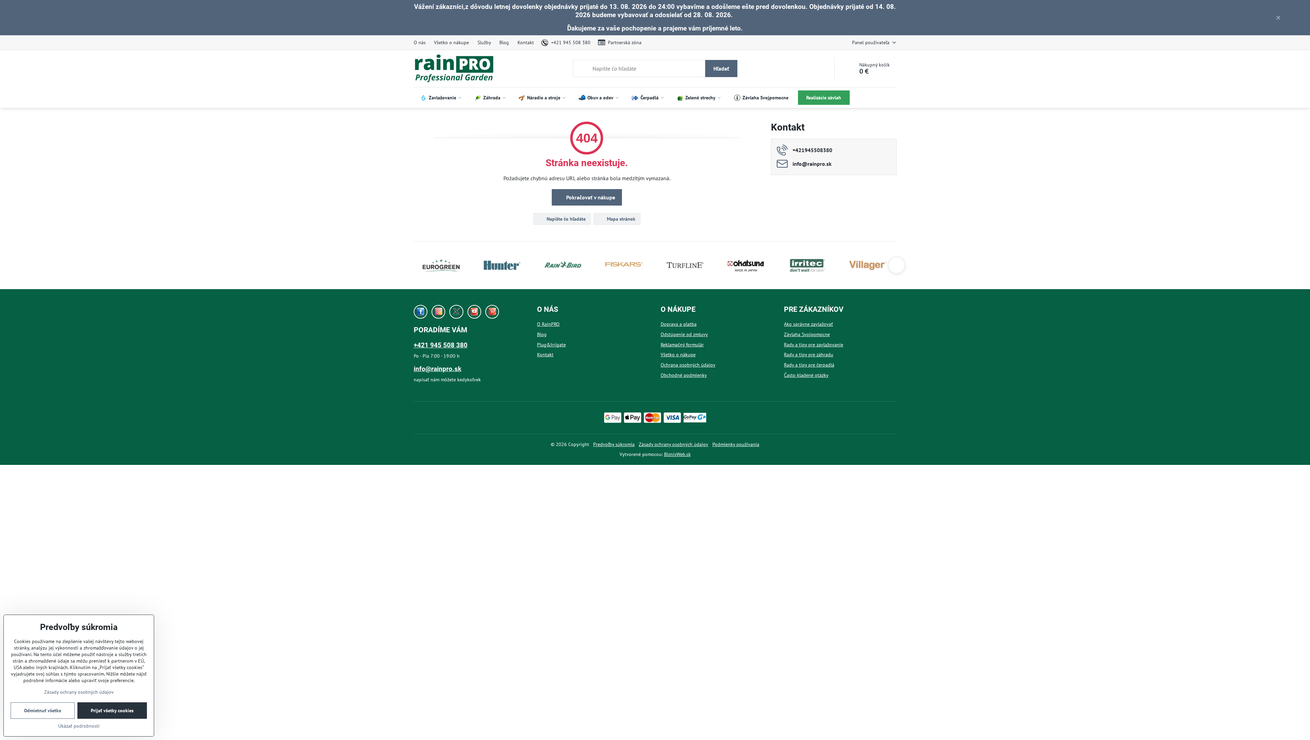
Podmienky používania (735, 444)
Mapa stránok (620, 219)
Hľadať (721, 68)
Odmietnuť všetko (42, 710)
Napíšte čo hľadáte (565, 219)
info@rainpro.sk (437, 369)
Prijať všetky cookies (112, 710)
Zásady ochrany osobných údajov (673, 444)
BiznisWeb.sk (677, 454)
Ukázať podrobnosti (79, 726)
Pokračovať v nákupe (590, 197)
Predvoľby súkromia (614, 444)
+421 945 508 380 (440, 345)
